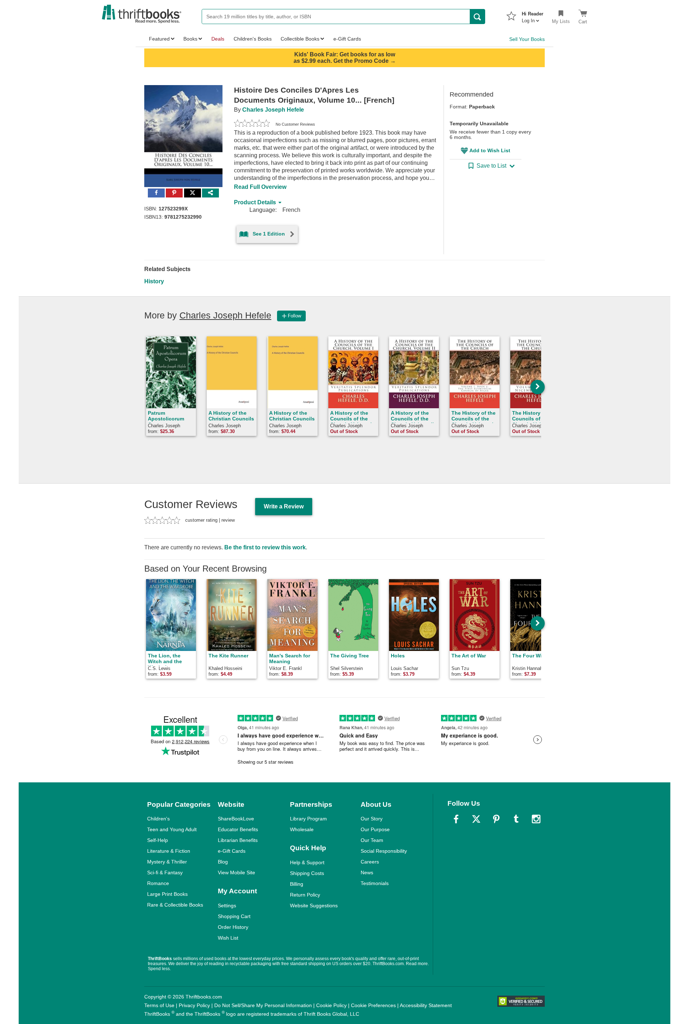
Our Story (372, 818)
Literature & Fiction (168, 851)
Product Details (255, 202)
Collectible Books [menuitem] (300, 39)
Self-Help (157, 840)
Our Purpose (375, 829)
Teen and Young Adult (172, 829)
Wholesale (302, 829)
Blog (223, 862)
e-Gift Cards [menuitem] (347, 39)
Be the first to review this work (265, 547)
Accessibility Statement (426, 1005)
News (367, 872)
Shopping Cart (234, 916)
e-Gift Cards (231, 851)
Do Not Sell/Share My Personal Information (263, 1005)
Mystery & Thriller (167, 862)
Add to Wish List (489, 150)
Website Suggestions (314, 905)
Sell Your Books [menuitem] (527, 39)
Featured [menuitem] (159, 39)
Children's (158, 818)
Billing (296, 884)
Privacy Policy (194, 1005)
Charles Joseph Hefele (273, 110)
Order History (233, 927)
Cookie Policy (331, 1005)
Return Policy (305, 895)
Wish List (228, 938)
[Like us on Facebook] (456, 819)
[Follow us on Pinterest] (496, 819)
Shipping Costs (307, 873)
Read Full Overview (260, 187)
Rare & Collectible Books (175, 905)
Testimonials (375, 883)
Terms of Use (159, 1005)
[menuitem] (532, 15)
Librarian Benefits (238, 840)
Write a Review (284, 506)
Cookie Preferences (373, 1005)
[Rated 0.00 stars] (252, 124)
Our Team (372, 840)
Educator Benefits (238, 829)
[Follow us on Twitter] (476, 819)
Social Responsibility (384, 851)
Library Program (308, 818)
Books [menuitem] (190, 39)
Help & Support (307, 862)
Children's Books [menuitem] (253, 39)
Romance (158, 883)
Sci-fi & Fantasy (165, 872)
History (154, 281)
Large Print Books (167, 894)
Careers (370, 862)
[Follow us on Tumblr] (516, 819)
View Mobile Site (236, 872)
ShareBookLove (236, 818)
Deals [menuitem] (217, 39)
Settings (227, 905)
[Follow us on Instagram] (536, 819)
